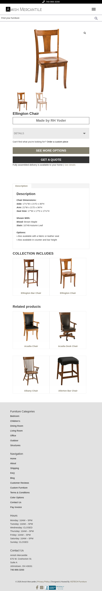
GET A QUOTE (51, 159)
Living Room (16, 431)
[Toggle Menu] (94, 9)
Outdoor (14, 440)
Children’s (15, 421)
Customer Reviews (19, 483)
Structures (15, 445)
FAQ (12, 473)
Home (13, 458)
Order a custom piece (57, 142)
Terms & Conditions (20, 492)
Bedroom (14, 416)
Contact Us (15, 502)
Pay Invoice (16, 507)
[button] (85, 33)
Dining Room (16, 426)
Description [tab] (21, 186)
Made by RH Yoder (51, 120)
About (13, 463)
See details (70, 165)
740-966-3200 (53, 1)
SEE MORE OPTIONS (51, 150)
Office (13, 435)
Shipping (14, 468)
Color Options (17, 497)
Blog (12, 478)
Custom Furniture (18, 487)
